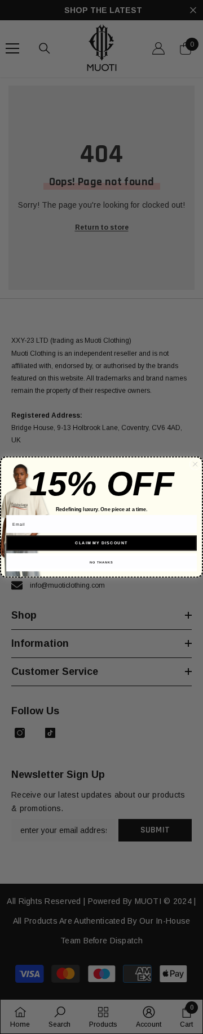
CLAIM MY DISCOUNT (101, 543)
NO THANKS (101, 562)
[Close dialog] (195, 464)
